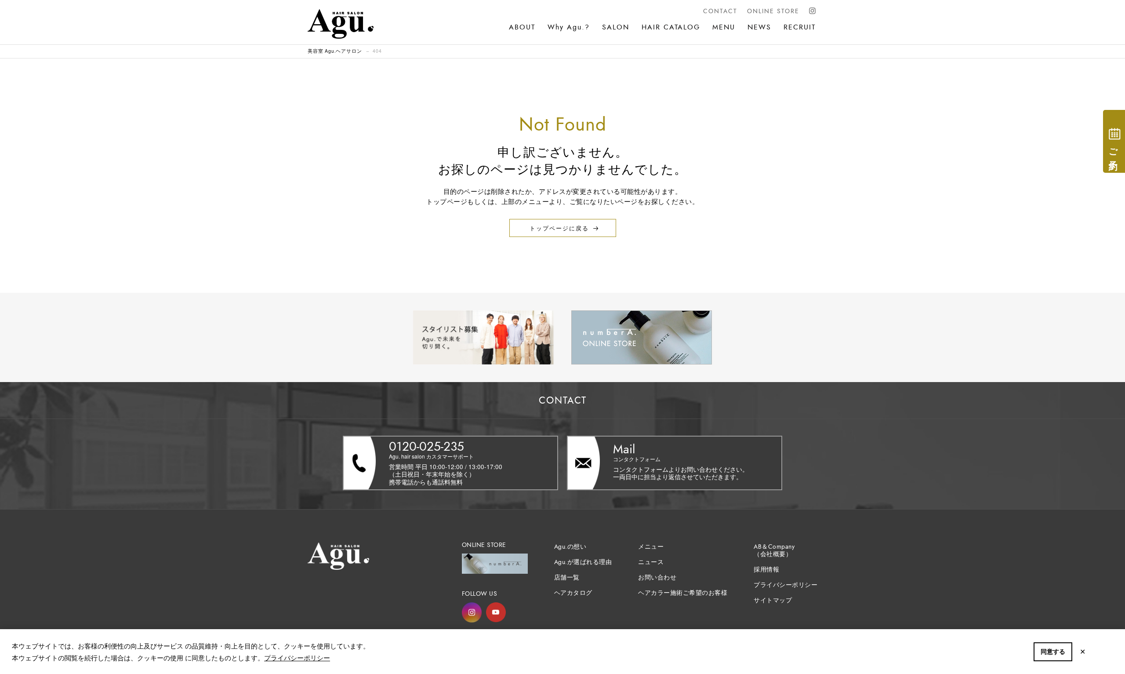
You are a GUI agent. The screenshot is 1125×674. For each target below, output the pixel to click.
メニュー (651, 547)
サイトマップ (773, 600)
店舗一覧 (567, 577)
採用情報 (766, 569)
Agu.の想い (570, 547)
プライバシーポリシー (297, 657)
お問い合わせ (657, 577)
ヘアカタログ (573, 593)
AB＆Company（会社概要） (774, 550)
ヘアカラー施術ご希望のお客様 (682, 593)
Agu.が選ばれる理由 (583, 562)
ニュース (651, 562)
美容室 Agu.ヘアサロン (335, 50)
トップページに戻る (559, 228)
